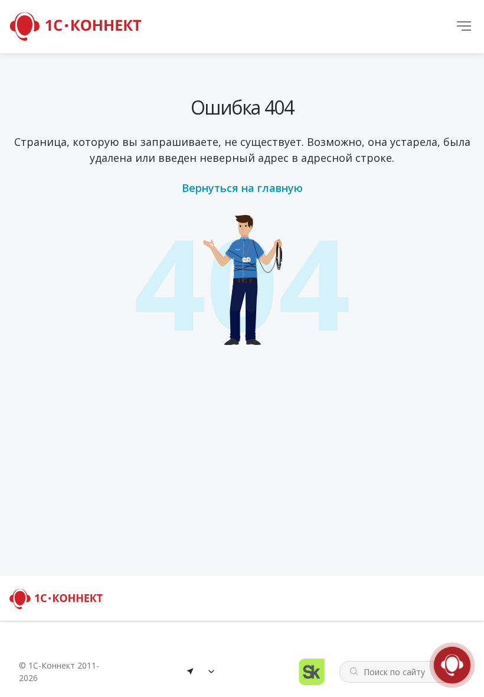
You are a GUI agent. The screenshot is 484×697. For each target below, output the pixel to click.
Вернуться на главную (242, 188)
